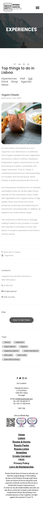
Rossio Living (21, 449)
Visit (22, 78)
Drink (4, 81)
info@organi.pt (10, 291)
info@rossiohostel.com (24, 399)
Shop (14, 81)
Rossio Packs (21, 445)
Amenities (21, 452)
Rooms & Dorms (21, 441)
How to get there (21, 320)
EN (20, 64)
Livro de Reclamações (21, 466)
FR (24, 64)
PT (15, 64)
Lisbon (21, 438)
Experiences (9, 78)
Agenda (26, 81)
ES (28, 64)
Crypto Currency (22, 456)
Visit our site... (10, 297)
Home (21, 434)
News (4, 85)
